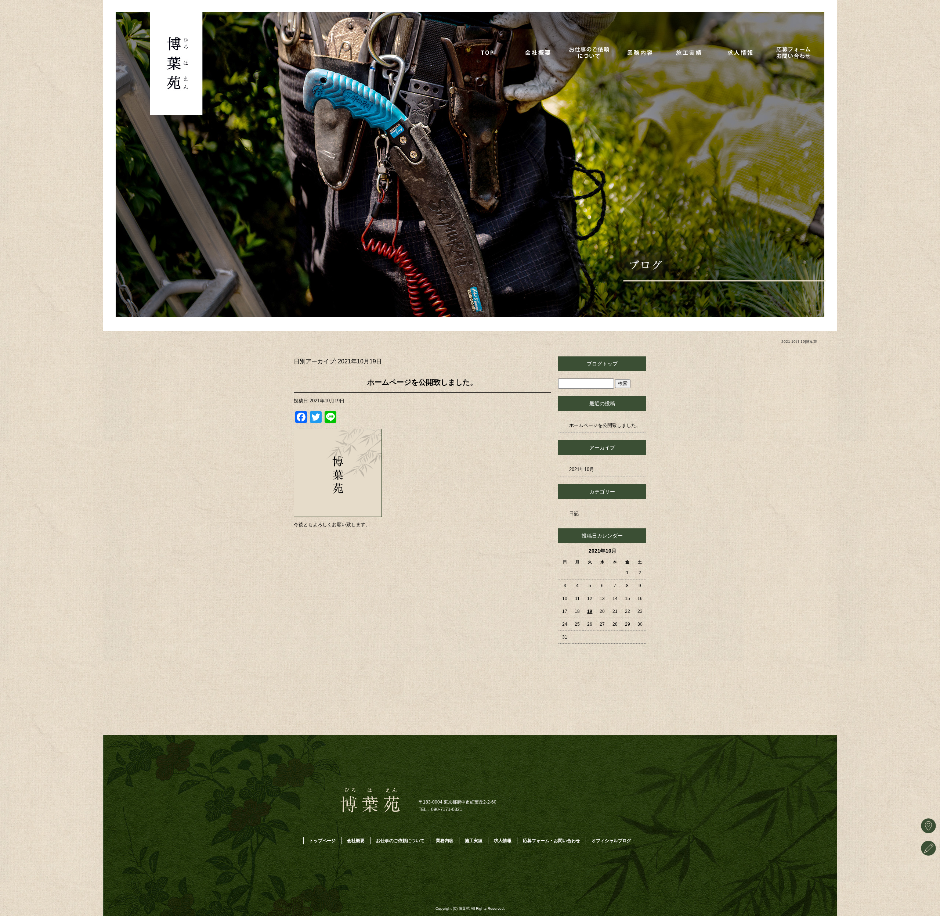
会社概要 (539, 52)
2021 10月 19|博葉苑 (799, 342)
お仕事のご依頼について (590, 52)
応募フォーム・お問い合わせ (793, 52)
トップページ (489, 52)
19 (589, 611)
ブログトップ (602, 364)
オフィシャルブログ (611, 840)
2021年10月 (581, 469)
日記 (574, 513)
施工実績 (691, 52)
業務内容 (641, 52)
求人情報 (742, 52)
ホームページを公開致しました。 (422, 382)
